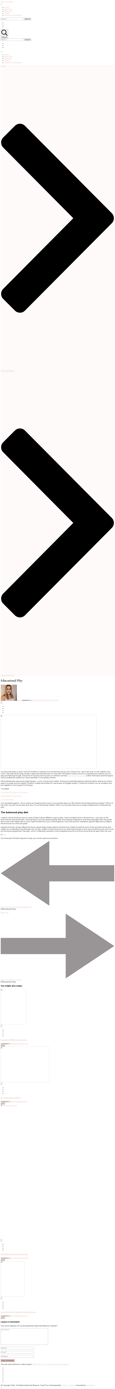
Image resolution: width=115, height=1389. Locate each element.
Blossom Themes (68, 1385)
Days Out (8, 11)
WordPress (90, 1385)
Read (3, 1046)
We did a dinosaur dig (77, 776)
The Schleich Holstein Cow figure (14, 792)
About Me (8, 9)
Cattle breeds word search (11, 796)
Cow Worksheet (7, 800)
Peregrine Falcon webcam (11, 1097)
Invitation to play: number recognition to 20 (18, 1312)
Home (6, 7)
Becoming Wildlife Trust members (14, 1040)
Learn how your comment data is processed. (51, 1364)
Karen (19, 700)
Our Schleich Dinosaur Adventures (14, 1254)
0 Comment (54, 700)
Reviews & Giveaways (13, 15)
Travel (6, 13)
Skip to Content (7, 2)
